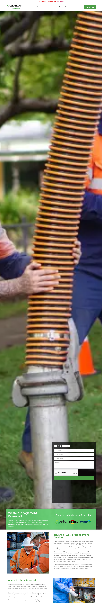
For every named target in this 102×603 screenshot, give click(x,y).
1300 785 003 (60, 1)
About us (67, 7)
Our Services (38, 7)
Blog (59, 7)
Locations (50, 7)
